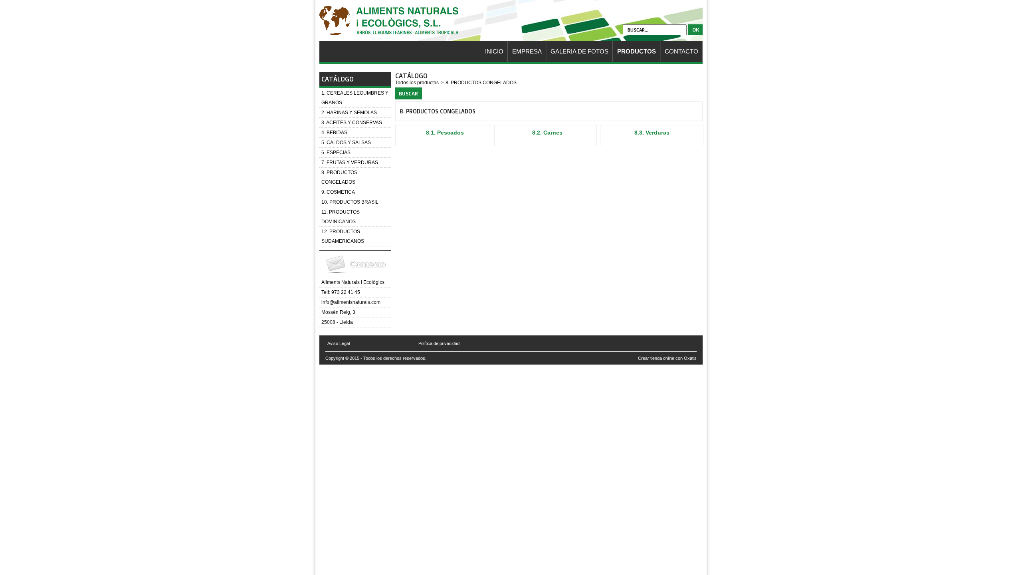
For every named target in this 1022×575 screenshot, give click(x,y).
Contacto (681, 51)
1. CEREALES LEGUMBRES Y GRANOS (354, 97)
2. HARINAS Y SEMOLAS (349, 112)
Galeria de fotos (579, 51)
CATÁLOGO (337, 79)
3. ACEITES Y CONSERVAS (351, 122)
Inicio (494, 51)
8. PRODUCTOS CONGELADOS (339, 177)
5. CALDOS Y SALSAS (346, 142)
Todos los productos (417, 82)
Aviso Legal (338, 343)
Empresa (527, 51)
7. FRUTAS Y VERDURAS (349, 162)
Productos (636, 51)
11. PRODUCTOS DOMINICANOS (340, 216)
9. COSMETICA (338, 192)
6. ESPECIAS (336, 152)
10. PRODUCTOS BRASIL (349, 202)
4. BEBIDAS (334, 132)
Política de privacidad (439, 343)
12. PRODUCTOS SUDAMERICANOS (342, 236)
